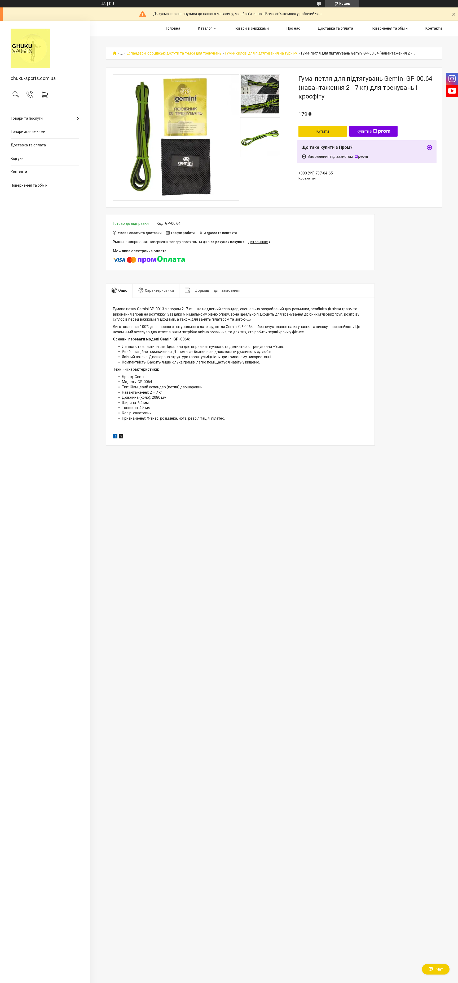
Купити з (364, 131)
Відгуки (17, 158)
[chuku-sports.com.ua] (45, 48)
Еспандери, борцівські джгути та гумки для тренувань (174, 53)
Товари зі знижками (28, 131)
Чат (439, 969)
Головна (173, 28)
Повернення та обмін (29, 185)
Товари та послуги (27, 118)
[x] (121, 437)
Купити (322, 131)
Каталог (205, 28)
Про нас (293, 28)
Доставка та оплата (28, 145)
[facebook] (115, 437)
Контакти (19, 172)
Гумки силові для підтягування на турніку (261, 53)
